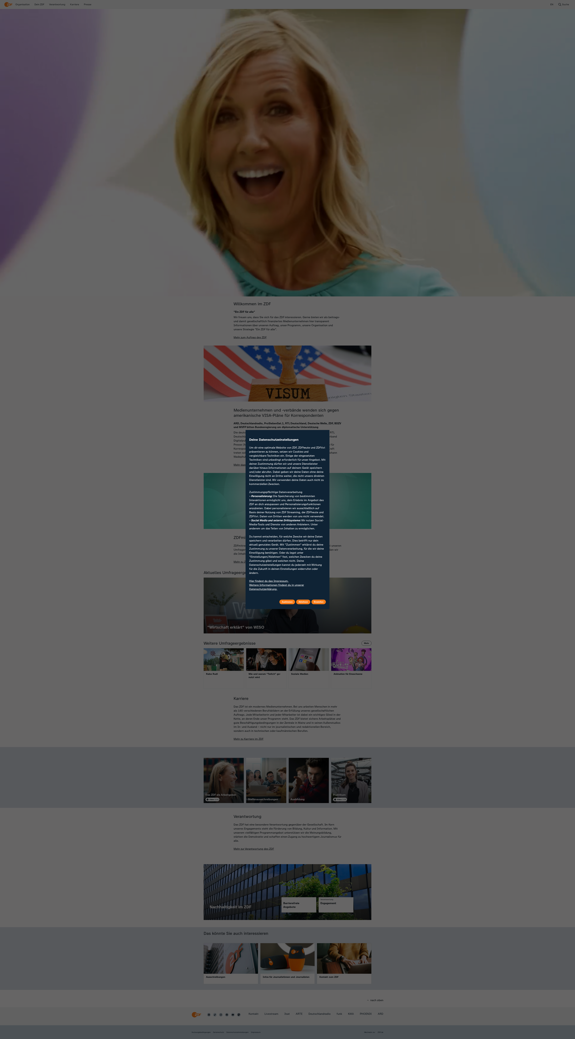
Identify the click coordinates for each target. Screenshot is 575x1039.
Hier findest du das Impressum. (269, 581)
